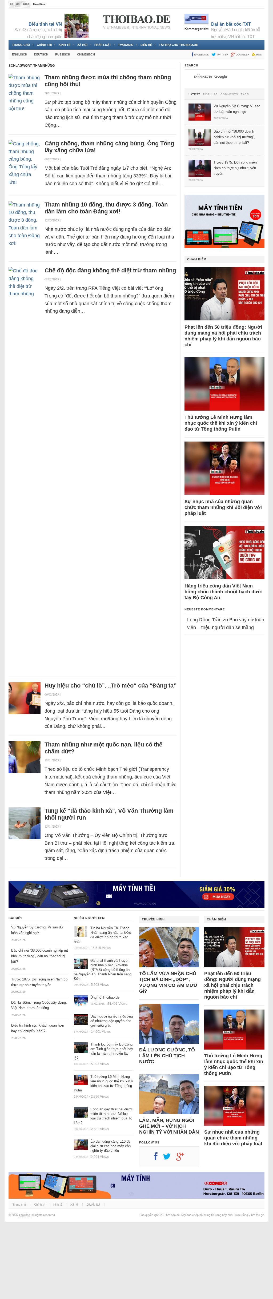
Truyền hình (153, 919)
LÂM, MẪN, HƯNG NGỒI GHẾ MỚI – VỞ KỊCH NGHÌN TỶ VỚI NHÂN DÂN (169, 1126)
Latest (194, 94)
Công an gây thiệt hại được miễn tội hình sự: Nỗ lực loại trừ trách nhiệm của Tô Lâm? (103, 1116)
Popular (210, 94)
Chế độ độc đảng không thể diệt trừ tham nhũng (110, 270)
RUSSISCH (62, 54)
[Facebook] (158, 1158)
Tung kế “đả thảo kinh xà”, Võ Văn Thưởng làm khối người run (109, 814)
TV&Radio (126, 44)
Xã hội (82, 44)
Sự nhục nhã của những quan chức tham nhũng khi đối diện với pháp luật (223, 507)
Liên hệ (146, 44)
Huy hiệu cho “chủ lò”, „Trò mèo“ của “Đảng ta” (110, 685)
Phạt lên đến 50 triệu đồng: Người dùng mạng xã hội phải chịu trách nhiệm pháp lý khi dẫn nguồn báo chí (223, 335)
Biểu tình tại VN (45, 24)
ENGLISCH (19, 54)
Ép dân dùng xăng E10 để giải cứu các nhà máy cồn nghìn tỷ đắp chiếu (110, 1146)
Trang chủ (21, 44)
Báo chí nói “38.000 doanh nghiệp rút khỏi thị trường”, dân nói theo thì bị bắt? (39, 956)
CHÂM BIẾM (196, 259)
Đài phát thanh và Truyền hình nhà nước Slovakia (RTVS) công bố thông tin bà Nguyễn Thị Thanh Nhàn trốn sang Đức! (102, 970)
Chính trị (44, 44)
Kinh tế (64, 44)
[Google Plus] (183, 1158)
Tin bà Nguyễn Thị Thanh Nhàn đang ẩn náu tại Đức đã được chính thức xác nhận (102, 935)
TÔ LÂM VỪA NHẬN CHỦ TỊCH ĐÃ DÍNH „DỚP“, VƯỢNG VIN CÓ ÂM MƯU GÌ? (168, 982)
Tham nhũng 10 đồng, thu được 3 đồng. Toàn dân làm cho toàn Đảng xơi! (106, 208)
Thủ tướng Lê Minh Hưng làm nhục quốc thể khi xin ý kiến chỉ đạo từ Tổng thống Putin (220, 423)
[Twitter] (169, 1158)
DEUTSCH (41, 54)
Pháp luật (102, 44)
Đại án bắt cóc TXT (231, 24)
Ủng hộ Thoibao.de (104, 997)
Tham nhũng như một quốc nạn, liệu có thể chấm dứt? (103, 748)
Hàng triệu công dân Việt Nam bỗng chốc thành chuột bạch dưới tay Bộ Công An (223, 591)
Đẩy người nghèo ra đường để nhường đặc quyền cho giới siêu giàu (111, 1020)
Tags (245, 94)
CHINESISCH (86, 54)
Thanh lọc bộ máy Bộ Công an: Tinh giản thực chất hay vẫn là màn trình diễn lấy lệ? (103, 1051)
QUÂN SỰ (93, 1204)
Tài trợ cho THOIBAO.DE (178, 44)
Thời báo (24, 1215)
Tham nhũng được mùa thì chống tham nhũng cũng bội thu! (108, 81)
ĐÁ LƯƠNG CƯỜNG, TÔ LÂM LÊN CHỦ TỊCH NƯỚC (167, 1055)
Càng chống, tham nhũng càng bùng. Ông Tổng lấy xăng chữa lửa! (109, 147)
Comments (229, 94)
